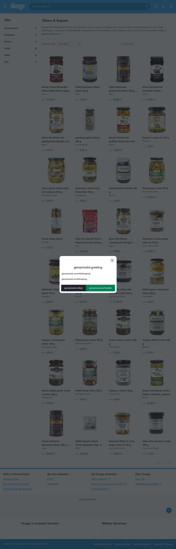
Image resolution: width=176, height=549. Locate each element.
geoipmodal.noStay (73, 288)
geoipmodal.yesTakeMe (100, 288)
